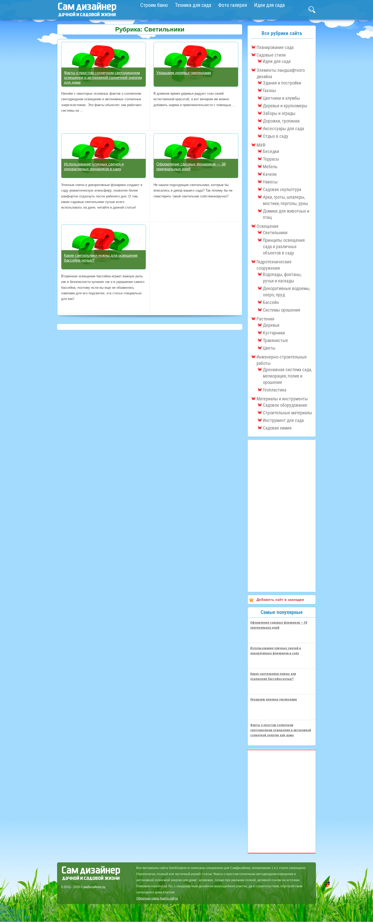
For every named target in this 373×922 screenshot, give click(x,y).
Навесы (270, 181)
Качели (270, 174)
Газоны (269, 90)
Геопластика (274, 389)
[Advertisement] (282, 516)
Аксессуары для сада (283, 128)
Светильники (275, 232)
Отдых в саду (275, 136)
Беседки (271, 151)
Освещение (268, 226)
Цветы (269, 348)
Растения (265, 318)
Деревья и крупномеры (285, 105)
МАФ (261, 145)
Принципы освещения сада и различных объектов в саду (284, 246)
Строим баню (154, 5)
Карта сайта (169, 898)
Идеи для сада (269, 5)
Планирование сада (275, 47)
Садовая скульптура (282, 189)
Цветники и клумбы (281, 98)
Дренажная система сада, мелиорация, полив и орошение (287, 376)
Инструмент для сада (283, 420)
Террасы (271, 159)
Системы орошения (281, 310)
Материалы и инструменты (282, 398)
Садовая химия (277, 428)
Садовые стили (271, 55)
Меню (5, 906)
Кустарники (274, 332)
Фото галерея (232, 5)
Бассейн (271, 302)
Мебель (270, 166)
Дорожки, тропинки (281, 121)
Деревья (271, 325)
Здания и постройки (282, 83)
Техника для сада (193, 5)
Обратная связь (147, 898)
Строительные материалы (287, 412)
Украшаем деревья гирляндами (183, 73)
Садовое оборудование (285, 405)
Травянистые (275, 340)
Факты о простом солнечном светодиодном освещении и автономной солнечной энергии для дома (103, 77)
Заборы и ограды (279, 113)
